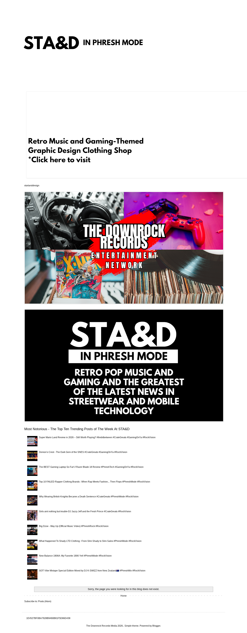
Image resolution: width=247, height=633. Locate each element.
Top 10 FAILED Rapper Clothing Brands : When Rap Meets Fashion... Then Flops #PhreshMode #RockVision (94, 481)
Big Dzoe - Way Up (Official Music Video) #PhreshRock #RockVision (73, 526)
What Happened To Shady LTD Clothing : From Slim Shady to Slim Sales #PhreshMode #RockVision (90, 541)
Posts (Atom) (44, 601)
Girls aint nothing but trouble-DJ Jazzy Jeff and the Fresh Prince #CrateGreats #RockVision (85, 511)
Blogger (156, 626)
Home (123, 596)
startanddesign (31, 185)
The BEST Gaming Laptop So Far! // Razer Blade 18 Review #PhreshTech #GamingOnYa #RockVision (91, 467)
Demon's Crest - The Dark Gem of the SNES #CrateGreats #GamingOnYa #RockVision (83, 452)
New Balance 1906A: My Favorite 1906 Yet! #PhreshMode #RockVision (75, 556)
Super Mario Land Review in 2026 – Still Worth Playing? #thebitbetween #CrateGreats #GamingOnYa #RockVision (97, 437)
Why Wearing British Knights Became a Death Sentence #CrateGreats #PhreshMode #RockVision (89, 496)
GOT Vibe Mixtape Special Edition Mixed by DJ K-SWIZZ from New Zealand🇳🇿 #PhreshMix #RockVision (92, 570)
